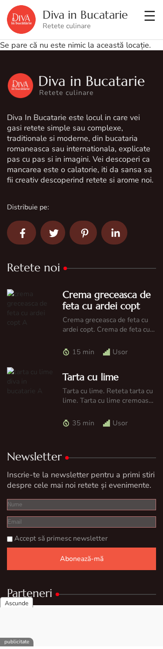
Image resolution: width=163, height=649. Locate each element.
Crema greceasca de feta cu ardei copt (107, 300)
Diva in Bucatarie (85, 15)
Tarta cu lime (91, 377)
